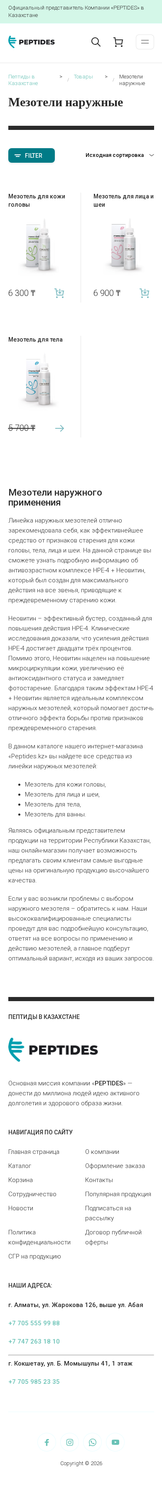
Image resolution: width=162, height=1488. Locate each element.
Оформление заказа (115, 1166)
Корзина (20, 1180)
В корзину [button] (59, 293)
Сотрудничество (32, 1194)
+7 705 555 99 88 (34, 1323)
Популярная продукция (118, 1194)
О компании (102, 1152)
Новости (20, 1208)
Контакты (99, 1180)
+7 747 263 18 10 (34, 1341)
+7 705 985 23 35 (34, 1381)
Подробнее (59, 428)
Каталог (19, 1166)
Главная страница (33, 1152)
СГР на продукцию (34, 1256)
